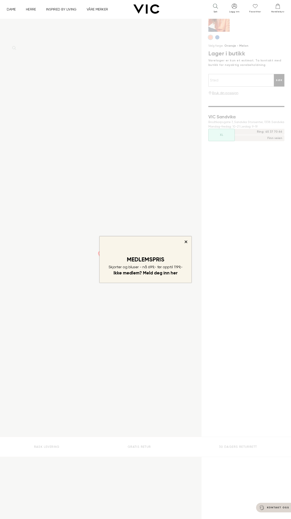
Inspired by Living (61, 9)
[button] (215, 9)
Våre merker (97, 9)
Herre (31, 9)
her (174, 273)
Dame (11, 9)
